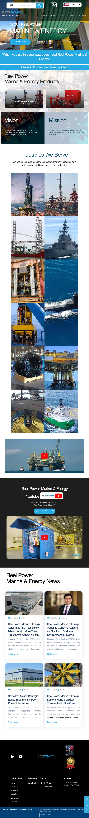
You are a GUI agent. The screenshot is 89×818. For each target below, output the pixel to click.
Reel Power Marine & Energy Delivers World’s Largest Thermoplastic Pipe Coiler (63, 700)
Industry (14, 794)
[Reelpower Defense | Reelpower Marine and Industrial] (44, 456)
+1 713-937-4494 (49, 783)
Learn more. (47, 811)
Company (15, 798)
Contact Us (82, 15)
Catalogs (14, 787)
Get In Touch (86, 804)
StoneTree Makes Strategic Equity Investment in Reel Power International (23, 700)
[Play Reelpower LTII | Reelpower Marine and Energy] (44, 537)
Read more (13, 654)
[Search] (39, 5)
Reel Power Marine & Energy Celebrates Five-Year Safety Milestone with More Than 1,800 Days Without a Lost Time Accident (24, 631)
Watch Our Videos (43, 511)
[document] (44, 813)
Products (14, 791)
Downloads (32, 783)
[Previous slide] (3, 100)
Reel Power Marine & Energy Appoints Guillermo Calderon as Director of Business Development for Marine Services (63, 631)
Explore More (20, 42)
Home (13, 783)
